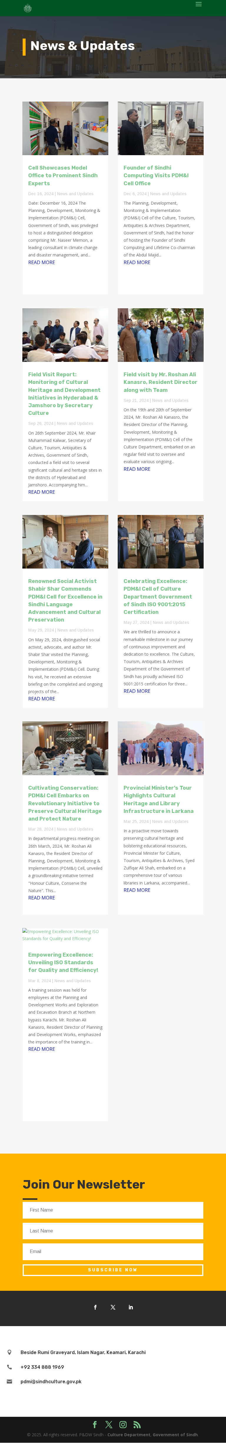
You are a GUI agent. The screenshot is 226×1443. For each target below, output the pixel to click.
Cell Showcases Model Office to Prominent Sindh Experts (63, 175)
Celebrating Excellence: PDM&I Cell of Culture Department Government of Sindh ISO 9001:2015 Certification (158, 596)
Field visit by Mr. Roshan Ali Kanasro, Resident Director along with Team (160, 382)
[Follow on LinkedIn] (130, 1307)
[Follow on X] (113, 1307)
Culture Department (128, 1434)
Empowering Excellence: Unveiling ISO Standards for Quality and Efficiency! (63, 962)
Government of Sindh (175, 1434)
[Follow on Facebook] (95, 1307)
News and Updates (75, 193)
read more (41, 262)
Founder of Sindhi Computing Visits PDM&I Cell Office (156, 175)
